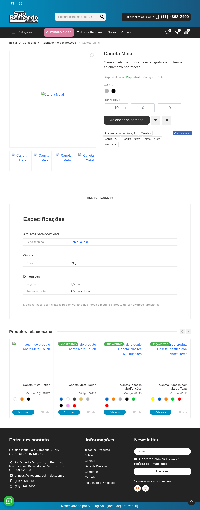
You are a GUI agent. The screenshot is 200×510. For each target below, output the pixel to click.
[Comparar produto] (166, 120)
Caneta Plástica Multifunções (131, 386)
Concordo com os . (157, 461)
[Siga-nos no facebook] (12, 3)
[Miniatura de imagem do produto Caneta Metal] (19, 161)
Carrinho (90, 477)
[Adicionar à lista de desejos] (155, 120)
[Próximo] (188, 331)
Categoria (29, 42)
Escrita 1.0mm (131, 138)
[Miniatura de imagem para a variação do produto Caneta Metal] (64, 161)
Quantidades (113, 100)
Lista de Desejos (96, 466)
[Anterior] (182, 331)
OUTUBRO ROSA (58, 32)
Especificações (100, 197)
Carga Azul (111, 138)
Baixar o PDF (80, 242)
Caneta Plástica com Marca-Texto (173, 386)
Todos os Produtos (90, 32)
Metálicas (111, 144)
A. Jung (93, 506)
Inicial (13, 42)
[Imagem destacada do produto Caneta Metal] (52, 94)
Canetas (146, 133)
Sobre (112, 32)
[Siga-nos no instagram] (20, 3)
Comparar (91, 471)
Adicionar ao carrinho (126, 120)
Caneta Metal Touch (36, 384)
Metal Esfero (152, 138)
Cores (108, 84)
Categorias (25, 32)
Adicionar (23, 412)
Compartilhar (184, 133)
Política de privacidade (100, 482)
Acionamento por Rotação (59, 42)
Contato (126, 32)
